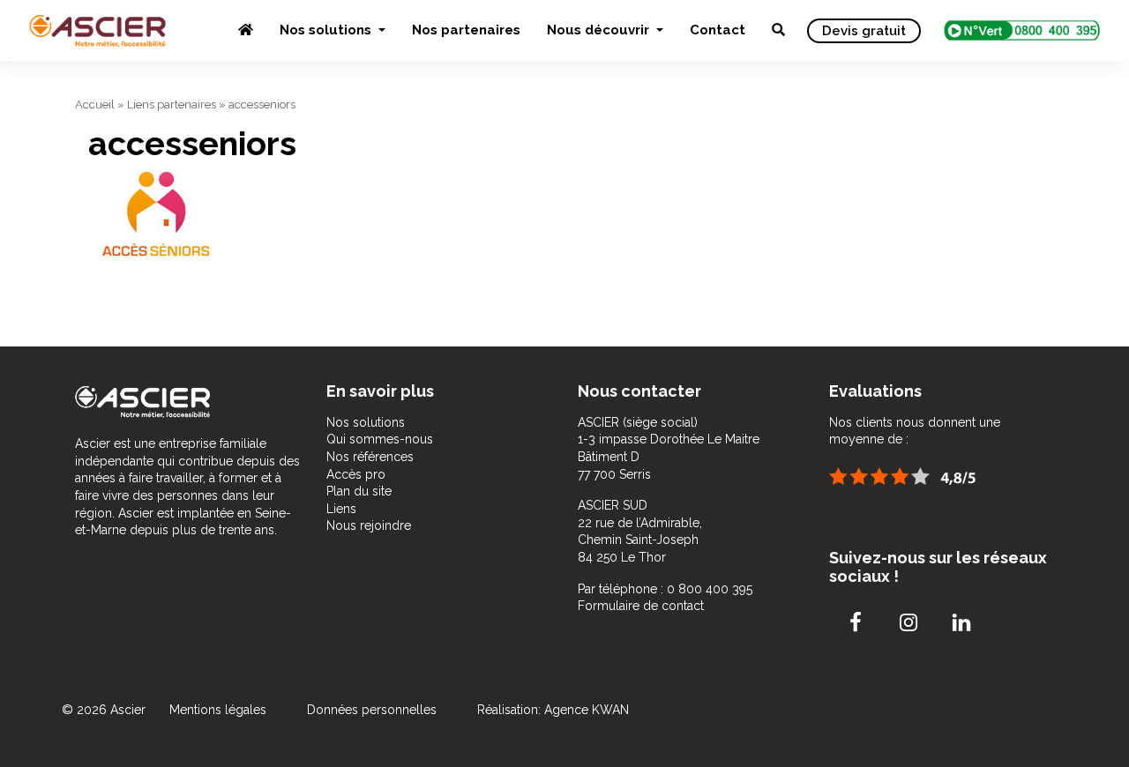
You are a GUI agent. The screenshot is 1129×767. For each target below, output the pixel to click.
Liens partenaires (171, 104)
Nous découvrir (600, 30)
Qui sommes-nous (379, 439)
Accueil (95, 104)
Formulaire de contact (641, 606)
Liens (341, 509)
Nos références (370, 457)
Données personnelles (372, 710)
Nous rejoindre (368, 525)
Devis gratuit (864, 31)
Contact (717, 30)
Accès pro (355, 474)
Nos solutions (327, 30)
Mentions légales (219, 710)
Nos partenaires (466, 30)
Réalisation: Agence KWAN (553, 710)
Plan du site (359, 491)
